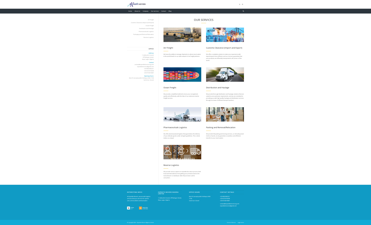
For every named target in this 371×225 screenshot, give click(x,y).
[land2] (225, 74)
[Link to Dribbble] (242, 4)
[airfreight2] (182, 35)
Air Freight (151, 20)
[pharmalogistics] (182, 114)
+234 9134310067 (149, 73)
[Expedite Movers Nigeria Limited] (136, 4)
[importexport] (225, 35)
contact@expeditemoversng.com (229, 204)
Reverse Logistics (149, 37)
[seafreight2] (182, 74)
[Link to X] (239, 4)
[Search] (242, 11)
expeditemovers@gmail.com (228, 206)
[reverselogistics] (182, 152)
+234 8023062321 (225, 196)
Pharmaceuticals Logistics (146, 31)
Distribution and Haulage (146, 28)
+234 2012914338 (149, 71)
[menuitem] (130, 11)
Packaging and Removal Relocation (143, 34)
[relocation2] (225, 114)
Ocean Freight (150, 25)
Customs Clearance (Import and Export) (142, 22)
